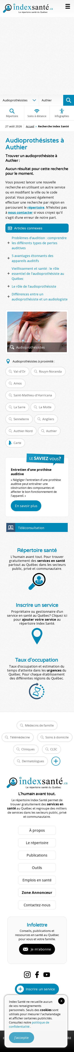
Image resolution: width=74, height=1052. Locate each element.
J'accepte (21, 1037)
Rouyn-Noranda (50, 371)
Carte (17, 443)
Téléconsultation (31, 528)
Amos (18, 383)
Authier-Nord (23, 431)
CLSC (53, 749)
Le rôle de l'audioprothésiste (34, 286)
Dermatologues (33, 761)
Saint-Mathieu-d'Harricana (33, 395)
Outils (37, 867)
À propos (37, 830)
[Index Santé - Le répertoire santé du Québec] (28, 8)
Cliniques (28, 749)
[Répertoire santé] (55, 761)
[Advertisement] (37, 56)
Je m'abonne (41, 949)
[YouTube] (46, 974)
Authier (51, 431)
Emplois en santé (37, 880)
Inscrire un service (40, 989)
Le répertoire (37, 842)
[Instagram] (27, 974)
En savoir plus (26, 505)
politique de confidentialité (29, 1024)
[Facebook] (37, 974)
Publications (37, 855)
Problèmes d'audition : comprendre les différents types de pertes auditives (39, 243)
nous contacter (20, 212)
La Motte (45, 407)
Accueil (30, 126)
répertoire (35, 207)
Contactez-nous (37, 905)
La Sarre (19, 407)
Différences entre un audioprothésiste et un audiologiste (40, 296)
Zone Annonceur (37, 892)
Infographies (62, 116)
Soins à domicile (57, 737)
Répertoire (12, 116)
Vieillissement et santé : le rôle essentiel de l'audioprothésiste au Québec (38, 273)
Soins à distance (36, 116)
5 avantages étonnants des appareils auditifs (32, 258)
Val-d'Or (20, 371)
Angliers (48, 419)
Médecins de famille (39, 725)
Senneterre (21, 419)
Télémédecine (20, 737)
